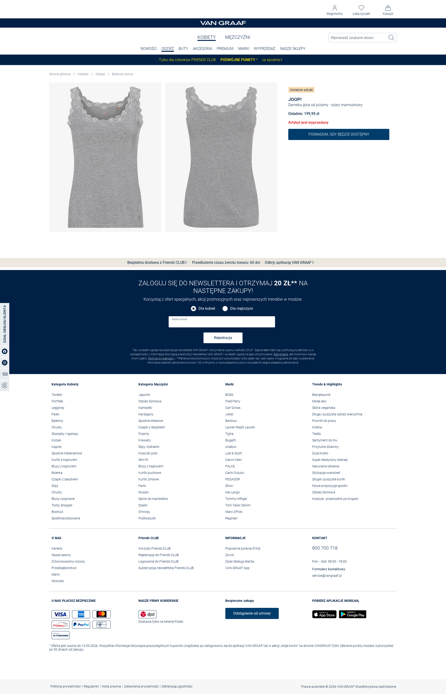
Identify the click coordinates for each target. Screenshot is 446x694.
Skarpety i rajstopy (65, 434)
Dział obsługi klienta (239, 561)
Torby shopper (62, 505)
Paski (55, 414)
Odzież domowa (149, 401)
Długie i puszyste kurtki (328, 479)
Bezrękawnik (321, 395)
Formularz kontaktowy (328, 569)
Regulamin (91, 686)
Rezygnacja (281, 354)
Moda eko (319, 401)
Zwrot (229, 555)
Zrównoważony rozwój (68, 561)
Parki (142, 486)
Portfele (57, 401)
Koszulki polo (147, 453)
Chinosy (144, 512)
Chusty (57, 427)
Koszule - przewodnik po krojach (335, 499)
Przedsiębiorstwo (64, 568)
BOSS (229, 395)
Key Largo (232, 492)
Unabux (230, 447)
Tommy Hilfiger (236, 499)
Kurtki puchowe (149, 473)
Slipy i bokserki (148, 447)
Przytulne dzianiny (325, 447)
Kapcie (56, 447)
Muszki (143, 492)
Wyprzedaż (264, 48)
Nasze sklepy (292, 48)
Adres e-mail (179, 319)
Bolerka (57, 473)
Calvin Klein (233, 460)
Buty (183, 48)
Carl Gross (232, 408)
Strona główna (60, 74)
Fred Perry (232, 401)
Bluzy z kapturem (64, 466)
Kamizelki (145, 408)
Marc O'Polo (234, 512)
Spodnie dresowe (150, 421)
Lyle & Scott (233, 453)
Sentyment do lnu (324, 440)
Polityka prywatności (161, 358)
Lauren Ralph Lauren (240, 427)
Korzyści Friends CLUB (154, 548)
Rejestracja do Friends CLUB (158, 555)
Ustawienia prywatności (141, 686)
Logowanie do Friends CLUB (158, 561)
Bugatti (230, 440)
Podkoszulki (147, 518)
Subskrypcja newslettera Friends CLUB (166, 568)
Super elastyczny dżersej (330, 460)
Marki (243, 48)
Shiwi (229, 486)
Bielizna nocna (122, 74)
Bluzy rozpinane (63, 499)
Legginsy (58, 408)
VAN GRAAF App (237, 568)
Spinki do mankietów (153, 499)
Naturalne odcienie (325, 466)
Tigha (229, 434)
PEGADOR (232, 479)
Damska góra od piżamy (308, 105)
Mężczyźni (237, 37)
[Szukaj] (392, 37)
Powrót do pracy (324, 421)
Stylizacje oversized (326, 473)
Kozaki (56, 440)
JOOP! (295, 99)
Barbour (231, 421)
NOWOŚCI (149, 48)
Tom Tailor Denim (237, 505)
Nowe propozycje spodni (330, 486)
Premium (225, 48)
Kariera (57, 548)
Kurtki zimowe (148, 479)
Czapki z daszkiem (65, 479)
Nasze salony (61, 555)
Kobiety (206, 37)
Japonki (144, 395)
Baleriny (57, 421)
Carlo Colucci (234, 473)
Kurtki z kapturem (64, 460)
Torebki (57, 395)
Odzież (167, 48)
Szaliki (143, 505)
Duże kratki (320, 453)
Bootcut (57, 512)
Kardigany (145, 414)
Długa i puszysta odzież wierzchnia (337, 414)
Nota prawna (111, 686)
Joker (229, 414)
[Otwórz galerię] (105, 157)
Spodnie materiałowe (67, 453)
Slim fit (143, 460)
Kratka (317, 427)
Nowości (58, 581)
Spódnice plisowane (66, 518)
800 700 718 (325, 548)
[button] (334, 10)
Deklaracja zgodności (177, 686)
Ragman (231, 518)
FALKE (230, 466)
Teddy (316, 434)
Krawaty (144, 440)
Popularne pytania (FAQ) (243, 548)
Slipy (55, 486)
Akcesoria (202, 48)
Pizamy (143, 434)
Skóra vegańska (323, 408)
